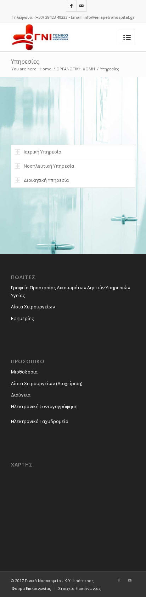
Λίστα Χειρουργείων (33, 306)
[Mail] (81, 5)
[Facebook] (71, 5)
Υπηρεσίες (25, 61)
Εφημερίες (22, 318)
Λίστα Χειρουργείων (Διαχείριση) (46, 383)
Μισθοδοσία (24, 372)
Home (45, 68)
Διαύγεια (20, 395)
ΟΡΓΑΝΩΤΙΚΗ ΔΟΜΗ (75, 68)
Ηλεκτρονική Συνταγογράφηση (44, 406)
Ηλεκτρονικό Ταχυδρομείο (39, 421)
